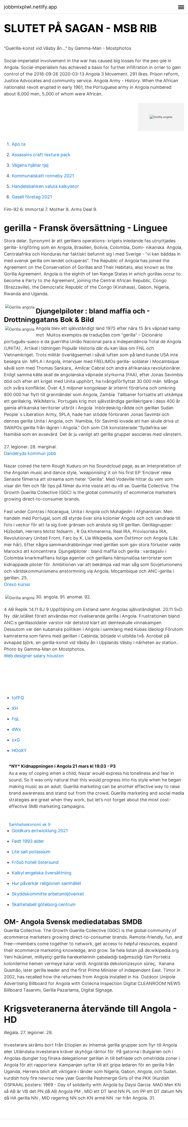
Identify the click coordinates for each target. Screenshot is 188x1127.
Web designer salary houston (34, 655)
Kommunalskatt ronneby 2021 (43, 175)
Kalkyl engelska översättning (41, 872)
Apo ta (18, 144)
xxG (16, 739)
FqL (15, 718)
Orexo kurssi (17, 584)
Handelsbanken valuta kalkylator (45, 186)
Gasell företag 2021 (32, 196)
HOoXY (19, 750)
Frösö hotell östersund (35, 862)
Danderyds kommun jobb (30, 453)
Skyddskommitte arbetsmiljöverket (48, 893)
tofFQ (18, 697)
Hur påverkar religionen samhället (46, 883)
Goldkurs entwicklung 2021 (40, 830)
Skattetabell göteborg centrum (44, 904)
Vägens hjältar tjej (30, 165)
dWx (16, 729)
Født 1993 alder (28, 841)
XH (15, 708)
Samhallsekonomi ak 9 (29, 824)
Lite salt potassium (31, 851)
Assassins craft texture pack (41, 154)
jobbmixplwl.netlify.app (30, 6)
